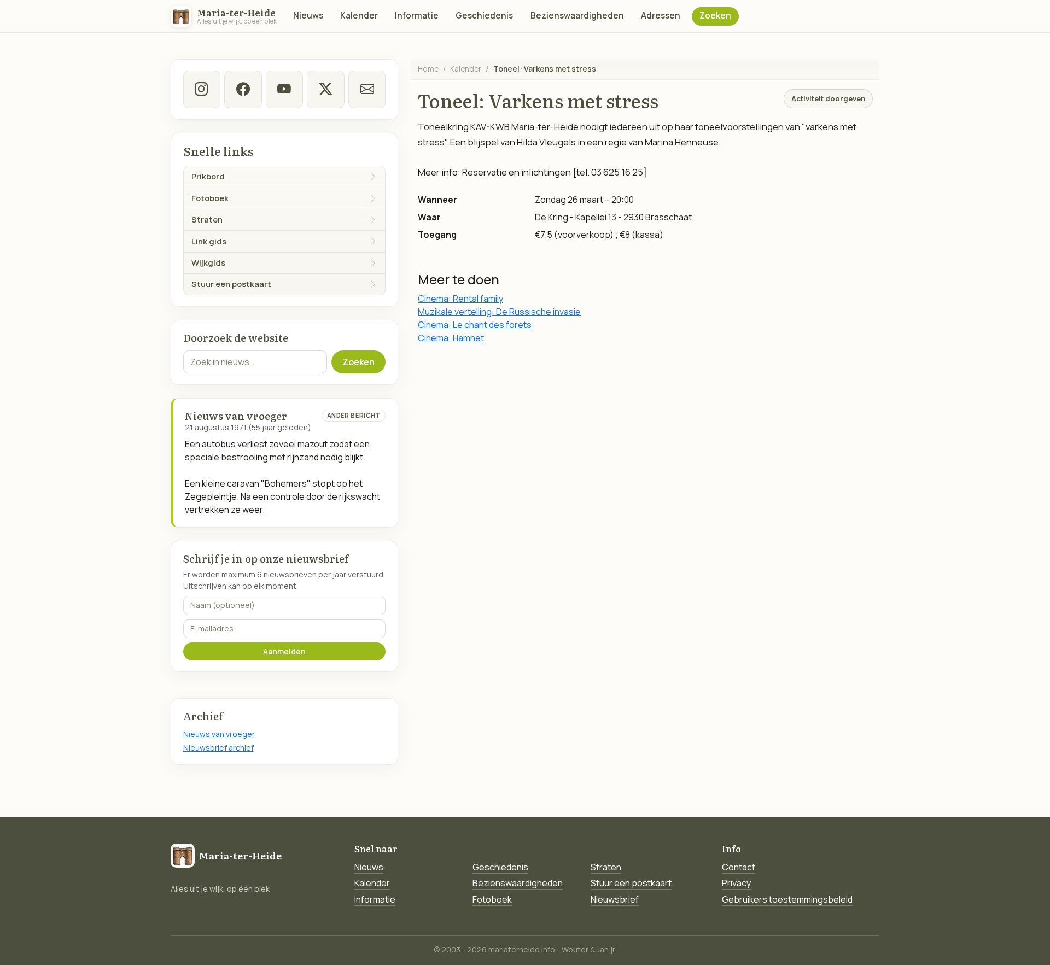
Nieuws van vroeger (219, 734)
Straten (606, 867)
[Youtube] (284, 89)
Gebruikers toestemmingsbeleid (787, 899)
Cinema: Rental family (460, 299)
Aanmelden (284, 651)
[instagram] (201, 89)
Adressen (660, 15)
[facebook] (242, 89)
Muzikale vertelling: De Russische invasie (499, 312)
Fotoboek (492, 899)
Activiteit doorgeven (828, 98)
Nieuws (308, 15)
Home (428, 68)
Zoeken (715, 15)
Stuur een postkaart (631, 883)
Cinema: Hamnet (451, 338)
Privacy (736, 883)
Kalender (359, 15)
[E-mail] (367, 89)
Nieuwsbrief (615, 899)
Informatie (417, 15)
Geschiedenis (484, 15)
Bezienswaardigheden (577, 15)
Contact (738, 867)
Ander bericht (354, 415)
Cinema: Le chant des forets (475, 325)
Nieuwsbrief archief (218, 747)
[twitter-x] (325, 89)
